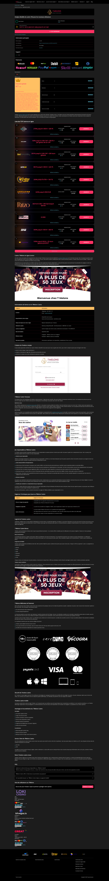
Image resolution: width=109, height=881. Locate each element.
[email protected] (48, 313)
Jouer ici (86, 128)
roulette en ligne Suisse (57, 412)
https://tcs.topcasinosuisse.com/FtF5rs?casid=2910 (48, 43)
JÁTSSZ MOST (18, 844)
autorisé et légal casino (63, 258)
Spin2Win (41, 47)
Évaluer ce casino (87, 786)
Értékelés (23, 844)
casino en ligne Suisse (23, 114)
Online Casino (17, 5)
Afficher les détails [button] (54, 134)
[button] (54, 251)
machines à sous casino (32, 405)
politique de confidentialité (52, 873)
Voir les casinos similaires (20, 34)
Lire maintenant (55, 31)
